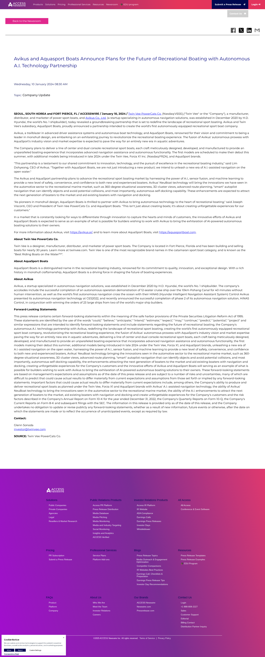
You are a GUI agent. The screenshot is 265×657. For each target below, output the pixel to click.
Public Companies (57, 505)
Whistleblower (143, 529)
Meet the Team (100, 606)
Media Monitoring (101, 521)
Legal (51, 517)
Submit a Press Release (228, 4)
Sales (183, 610)
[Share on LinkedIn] (249, 30)
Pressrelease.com (145, 610)
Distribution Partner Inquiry (194, 626)
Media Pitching (100, 517)
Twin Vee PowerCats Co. (144, 113)
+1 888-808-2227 (189, 606)
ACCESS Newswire (146, 602)
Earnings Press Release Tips (151, 580)
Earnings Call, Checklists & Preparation (150, 575)
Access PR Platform (102, 505)
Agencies (53, 513)
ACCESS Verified (101, 537)
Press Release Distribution (105, 509)
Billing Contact (188, 622)
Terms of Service (147, 638)
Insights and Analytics (103, 533)
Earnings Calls (144, 517)
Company (53, 610)
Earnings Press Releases (149, 521)
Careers (97, 614)
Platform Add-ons (101, 559)
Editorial (185, 618)
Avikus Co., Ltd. (95, 118)
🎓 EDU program (129, 4)
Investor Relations (101, 610)
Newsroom (112, 4)
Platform (53, 606)
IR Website (142, 509)
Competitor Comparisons (149, 566)
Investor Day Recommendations (152, 584)
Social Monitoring (101, 529)
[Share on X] (241, 30)
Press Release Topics (147, 555)
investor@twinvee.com (30, 429)
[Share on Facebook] (233, 30)
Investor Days (143, 525)
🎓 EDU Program (189, 563)
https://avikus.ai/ (81, 232)
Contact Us (236, 13)
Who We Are (99, 602)
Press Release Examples (193, 559)
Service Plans (99, 555)
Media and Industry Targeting (107, 525)
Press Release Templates (193, 555)
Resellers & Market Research (63, 521)
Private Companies (58, 509)
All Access (185, 505)
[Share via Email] (257, 30)
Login (255, 4)
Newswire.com (144, 606)
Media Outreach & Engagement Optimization (151, 560)
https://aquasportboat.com (177, 232)
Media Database (101, 513)
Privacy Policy (164, 638)
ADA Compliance (145, 513)
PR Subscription (56, 555)
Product (52, 602)
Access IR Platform (146, 505)
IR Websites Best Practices (150, 570)
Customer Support (190, 614)
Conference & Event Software (195, 509)
